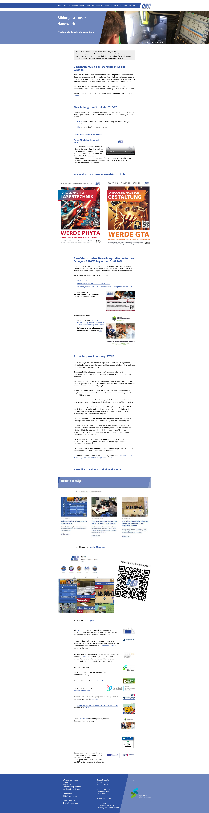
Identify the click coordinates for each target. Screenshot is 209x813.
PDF (89, 708)
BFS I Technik (82, 280)
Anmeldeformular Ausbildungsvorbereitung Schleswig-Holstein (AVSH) (103, 456)
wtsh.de (95, 699)
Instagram (90, 620)
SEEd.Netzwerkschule (82, 690)
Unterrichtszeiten (103, 791)
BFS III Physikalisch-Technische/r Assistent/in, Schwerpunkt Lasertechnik (104, 287)
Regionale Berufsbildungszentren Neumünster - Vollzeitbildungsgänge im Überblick (90, 322)
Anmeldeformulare (104, 789)
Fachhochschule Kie (108, 646)
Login (133, 780)
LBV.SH (76, 95)
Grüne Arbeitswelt (104, 681)
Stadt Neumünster (104, 798)
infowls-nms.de (71, 803)
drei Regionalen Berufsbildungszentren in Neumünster (97, 705)
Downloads (101, 794)
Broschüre (84, 719)
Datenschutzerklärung (105, 805)
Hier (80, 121)
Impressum (101, 803)
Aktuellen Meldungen (97, 547)
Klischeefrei (85, 656)
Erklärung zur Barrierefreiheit (108, 808)
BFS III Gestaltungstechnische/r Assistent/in (93, 283)
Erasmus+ (80, 630)
